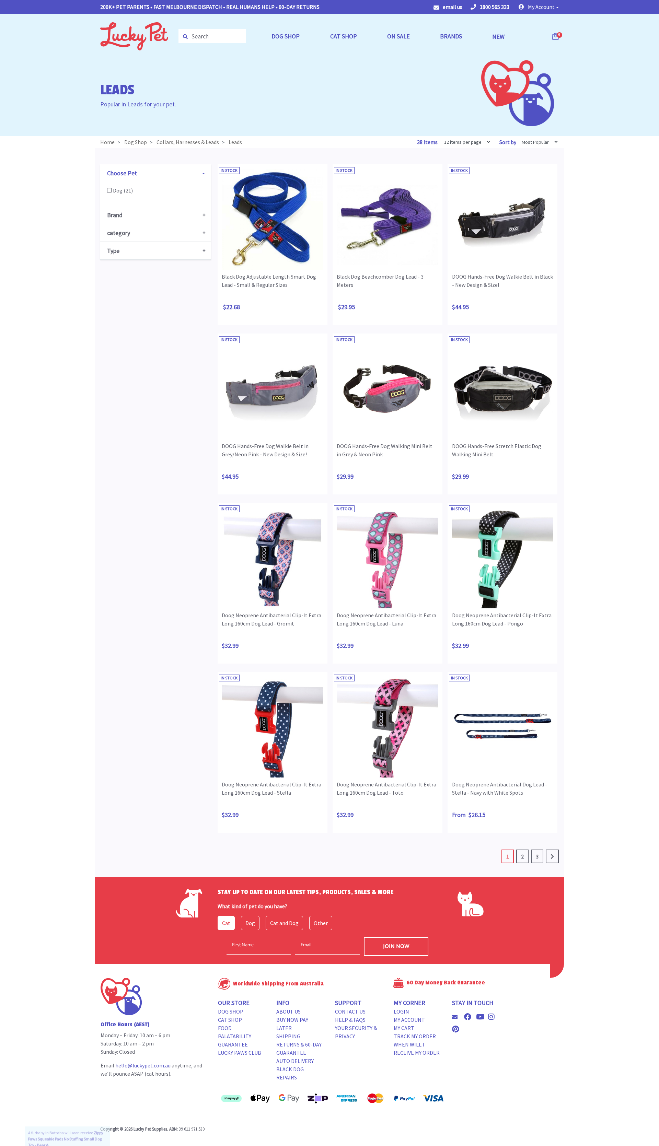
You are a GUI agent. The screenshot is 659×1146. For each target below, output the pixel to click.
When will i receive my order (417, 1048)
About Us (288, 1011)
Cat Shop (230, 1019)
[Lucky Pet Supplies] (134, 35)
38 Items (428, 142)
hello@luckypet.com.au (143, 1065)
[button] (539, 7)
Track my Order (415, 1036)
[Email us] (457, 1017)
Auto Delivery (295, 1060)
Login (401, 1011)
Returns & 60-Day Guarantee (299, 1048)
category (118, 233)
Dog (250, 923)
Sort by (507, 142)
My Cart (404, 1028)
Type (113, 251)
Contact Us (350, 1011)
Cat (226, 923)
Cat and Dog (284, 923)
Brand (115, 215)
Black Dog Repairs (290, 1073)
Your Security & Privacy (356, 1032)
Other (321, 923)
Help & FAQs (350, 1019)
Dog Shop (230, 1011)
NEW (498, 36)
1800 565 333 (494, 6)
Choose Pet (122, 173)
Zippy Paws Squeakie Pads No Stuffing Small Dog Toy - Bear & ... (65, 1124)
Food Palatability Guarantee (234, 1036)
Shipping (288, 1036)
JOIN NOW (396, 946)
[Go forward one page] (552, 856)
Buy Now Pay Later (292, 1023)
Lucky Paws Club (239, 1052)
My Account (409, 1019)
